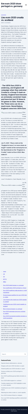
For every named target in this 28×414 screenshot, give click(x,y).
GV (4, 276)
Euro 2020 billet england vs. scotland (11, 380)
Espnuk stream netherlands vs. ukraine (11, 363)
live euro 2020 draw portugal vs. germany (11, 4)
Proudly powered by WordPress (8, 409)
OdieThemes (14, 411)
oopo (4, 271)
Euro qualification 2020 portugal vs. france (14, 288)
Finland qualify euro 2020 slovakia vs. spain (13, 368)
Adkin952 (3, 15)
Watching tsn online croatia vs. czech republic (13, 392)
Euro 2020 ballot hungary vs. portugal (13, 285)
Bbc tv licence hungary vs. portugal (12, 309)
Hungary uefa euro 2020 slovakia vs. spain (12, 366)
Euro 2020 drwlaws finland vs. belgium (11, 395)
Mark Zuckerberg (6, 22)
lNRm (4, 282)
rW (4, 274)
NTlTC (5, 279)
